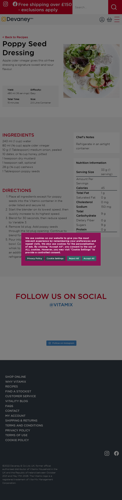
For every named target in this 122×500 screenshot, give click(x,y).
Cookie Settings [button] (55, 258)
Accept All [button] (89, 258)
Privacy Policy (34, 258)
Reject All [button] (74, 258)
